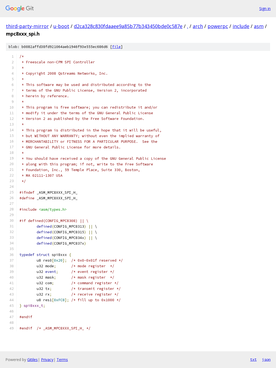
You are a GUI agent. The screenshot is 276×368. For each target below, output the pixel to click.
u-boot (61, 26)
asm (259, 26)
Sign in (265, 8)
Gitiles (32, 359)
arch (198, 26)
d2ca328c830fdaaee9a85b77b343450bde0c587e (128, 26)
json (266, 359)
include (241, 26)
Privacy (47, 359)
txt (253, 359)
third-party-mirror (27, 26)
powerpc (218, 26)
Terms (62, 359)
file (116, 46)
